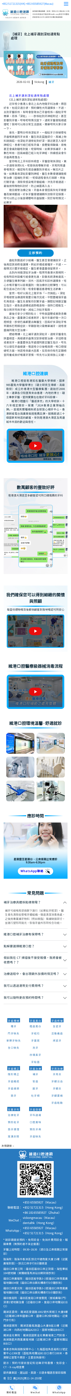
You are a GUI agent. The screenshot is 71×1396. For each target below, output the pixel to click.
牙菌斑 (35, 1040)
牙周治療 (57, 1069)
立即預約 (35, 253)
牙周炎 (57, 1074)
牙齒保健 (35, 1109)
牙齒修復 (57, 1021)
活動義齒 (57, 1033)
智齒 (35, 1081)
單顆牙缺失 (13, 1040)
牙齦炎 (57, 1088)
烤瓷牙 (57, 1040)
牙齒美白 (35, 1021)
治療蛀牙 (13, 1115)
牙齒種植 (13, 1021)
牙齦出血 (57, 1081)
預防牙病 (35, 1129)
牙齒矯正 (13, 1069)
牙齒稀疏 (13, 1081)
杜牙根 (35, 1095)
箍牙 (14, 1095)
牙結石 (35, 1033)
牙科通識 (35, 1115)
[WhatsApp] (59, 1388)
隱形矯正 (13, 1074)
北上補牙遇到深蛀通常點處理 (29, 95)
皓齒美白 (35, 1026)
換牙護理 (13, 1129)
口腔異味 (35, 1122)
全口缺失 (13, 1047)
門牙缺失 (13, 1033)
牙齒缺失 (35, 1136)
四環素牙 (35, 1055)
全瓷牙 (57, 1026)
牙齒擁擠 (13, 1088)
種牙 (14, 1026)
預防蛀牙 (13, 1122)
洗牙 (35, 1047)
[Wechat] (35, 1388)
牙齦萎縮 (57, 1095)
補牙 (51, 82)
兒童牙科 (13, 1109)
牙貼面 (35, 1062)
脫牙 (35, 1088)
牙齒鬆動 (57, 1103)
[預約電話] (12, 1388)
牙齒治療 (35, 1069)
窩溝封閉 (13, 1136)
